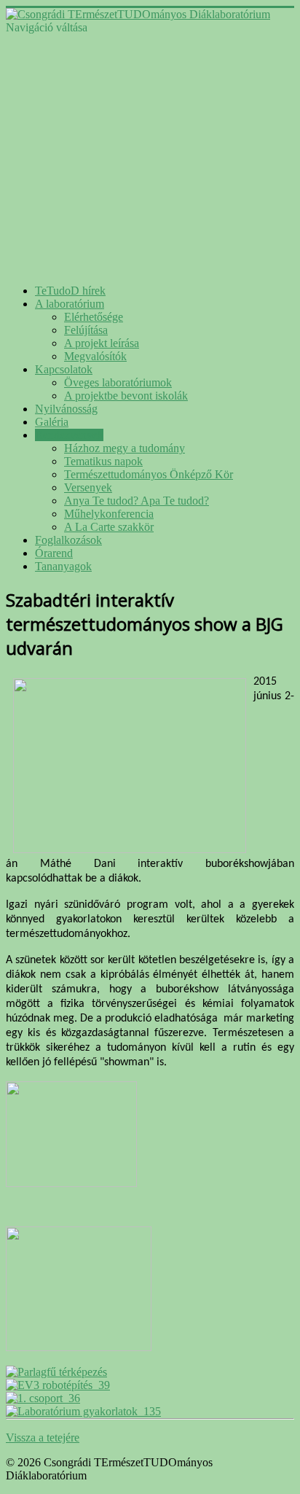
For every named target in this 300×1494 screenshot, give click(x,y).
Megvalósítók (95, 356)
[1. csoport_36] (43, 1398)
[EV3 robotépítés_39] (58, 1385)
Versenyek (88, 487)
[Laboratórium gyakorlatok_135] (83, 1411)
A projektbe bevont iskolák (126, 395)
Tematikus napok (103, 461)
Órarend (54, 553)
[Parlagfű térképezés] (56, 1372)
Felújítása (86, 330)
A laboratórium (69, 303)
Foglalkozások (68, 540)
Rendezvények (69, 435)
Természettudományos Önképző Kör (148, 474)
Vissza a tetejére (42, 1437)
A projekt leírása (101, 343)
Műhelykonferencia (109, 513)
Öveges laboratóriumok (118, 382)
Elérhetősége (93, 317)
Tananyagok (63, 566)
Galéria (51, 422)
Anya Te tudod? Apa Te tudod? (136, 500)
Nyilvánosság (66, 408)
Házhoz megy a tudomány (124, 448)
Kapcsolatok (63, 369)
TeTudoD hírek (70, 290)
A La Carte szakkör (109, 527)
